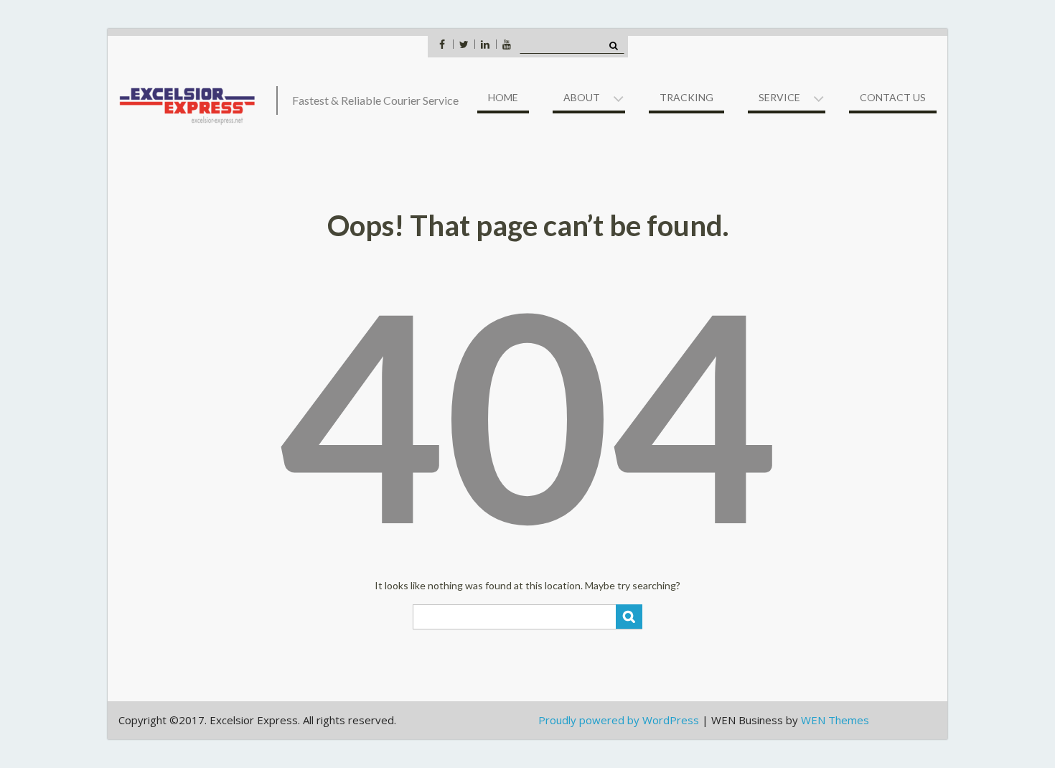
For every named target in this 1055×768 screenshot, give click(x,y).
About (581, 97)
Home (503, 97)
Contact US (893, 97)
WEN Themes (835, 720)
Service (779, 97)
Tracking (686, 97)
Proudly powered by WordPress (618, 720)
